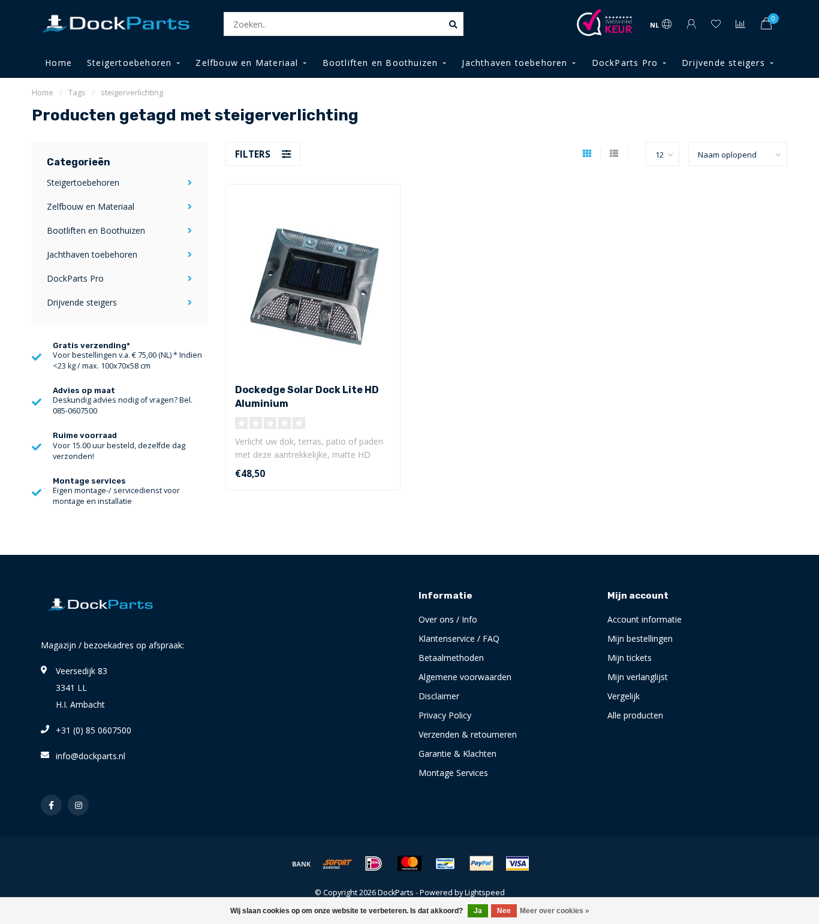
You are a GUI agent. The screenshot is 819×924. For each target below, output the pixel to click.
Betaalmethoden (451, 657)
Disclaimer (438, 696)
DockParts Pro (625, 62)
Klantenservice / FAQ (458, 638)
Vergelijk (623, 696)
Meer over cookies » (554, 911)
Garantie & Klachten (457, 753)
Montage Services (453, 772)
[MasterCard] (409, 863)
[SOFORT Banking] (338, 863)
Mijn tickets (629, 657)
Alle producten (635, 715)
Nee (504, 911)
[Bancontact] (445, 863)
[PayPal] (481, 863)
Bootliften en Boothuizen (380, 62)
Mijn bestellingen (640, 638)
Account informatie (644, 619)
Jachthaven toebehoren (514, 62)
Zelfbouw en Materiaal (246, 62)
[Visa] (517, 863)
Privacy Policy (444, 715)
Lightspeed (485, 892)
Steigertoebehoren (129, 62)
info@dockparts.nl (90, 756)
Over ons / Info (447, 619)
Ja (478, 911)
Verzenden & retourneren (467, 734)
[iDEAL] (374, 863)
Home (58, 62)
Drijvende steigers (723, 62)
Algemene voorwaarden (464, 677)
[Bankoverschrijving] (302, 863)
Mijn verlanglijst (637, 677)
